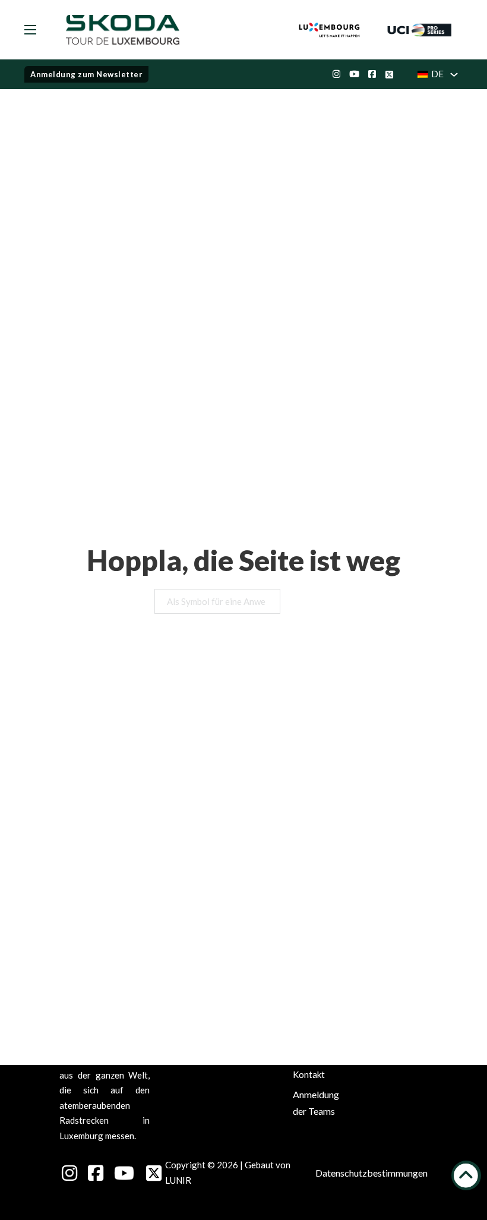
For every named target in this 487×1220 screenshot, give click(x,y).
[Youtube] (349, 74)
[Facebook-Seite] (367, 74)
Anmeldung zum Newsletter (86, 74)
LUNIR (178, 1180)
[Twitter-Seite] (385, 74)
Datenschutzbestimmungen (371, 1172)
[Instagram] (332, 74)
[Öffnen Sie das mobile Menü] (30, 29)
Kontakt (309, 1074)
